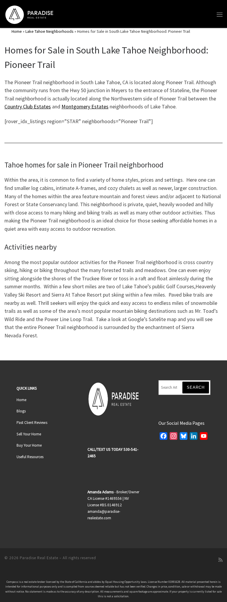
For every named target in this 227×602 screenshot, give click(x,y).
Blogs (21, 411)
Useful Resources (30, 456)
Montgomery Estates (84, 106)
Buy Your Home (29, 445)
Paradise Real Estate (39, 557)
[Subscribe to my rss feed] (220, 560)
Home (17, 31)
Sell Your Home (29, 434)
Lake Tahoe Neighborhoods (49, 31)
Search (196, 387)
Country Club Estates (27, 106)
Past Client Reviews (32, 422)
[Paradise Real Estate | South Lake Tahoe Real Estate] (29, 13)
